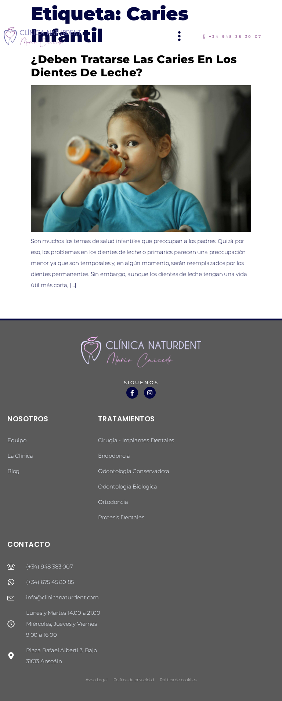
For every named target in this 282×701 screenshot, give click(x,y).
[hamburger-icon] (179, 37)
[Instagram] (150, 393)
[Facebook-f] (132, 393)
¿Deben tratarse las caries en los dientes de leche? (134, 65)
